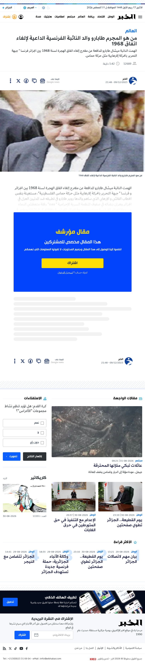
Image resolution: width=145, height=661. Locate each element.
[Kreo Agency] (93, 659)
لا (38, 432)
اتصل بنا (90, 648)
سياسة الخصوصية (133, 648)
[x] (18, 81)
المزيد (5, 478)
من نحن (78, 648)
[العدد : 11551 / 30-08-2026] (24, 498)
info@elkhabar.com (50, 659)
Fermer (140, 17)
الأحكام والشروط (114, 648)
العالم (81, 17)
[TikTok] (15, 648)
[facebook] (26, 81)
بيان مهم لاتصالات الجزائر (122, 559)
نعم (36, 422)
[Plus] (10, 81)
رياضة (91, 17)
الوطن (111, 17)
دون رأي (34, 442)
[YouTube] (21, 648)
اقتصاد (101, 17)
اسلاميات (59, 17)
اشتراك (72, 263)
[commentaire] (34, 81)
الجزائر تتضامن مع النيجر (19, 559)
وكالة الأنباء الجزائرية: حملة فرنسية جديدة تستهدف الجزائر (54, 564)
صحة (38, 17)
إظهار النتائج (34, 456)
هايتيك (48, 17)
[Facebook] (27, 648)
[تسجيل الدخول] (21, 17)
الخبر (125, 79)
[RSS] (4, 648)
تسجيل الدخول (65, 272)
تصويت (13, 456)
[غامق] (48, 7)
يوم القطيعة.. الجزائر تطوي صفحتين (124, 522)
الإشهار (100, 648)
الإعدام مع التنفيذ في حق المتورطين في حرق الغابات (74, 525)
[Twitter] (10, 648)
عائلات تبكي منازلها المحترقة (118, 466)
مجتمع (71, 17)
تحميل (10, 602)
